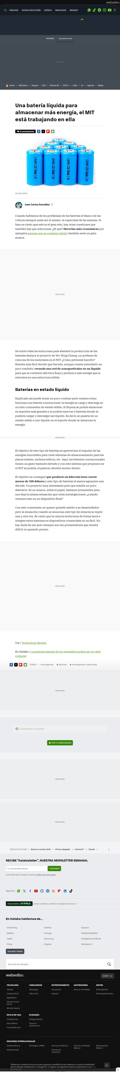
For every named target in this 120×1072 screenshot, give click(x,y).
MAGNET (74, 10)
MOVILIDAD (60, 10)
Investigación (47, 664)
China (12, 85)
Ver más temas (15, 951)
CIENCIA (48, 10)
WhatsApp (89, 10)
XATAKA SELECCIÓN (31, 10)
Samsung (49, 938)
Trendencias (12, 1019)
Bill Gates (23, 85)
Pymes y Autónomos (34, 1024)
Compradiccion (14, 1027)
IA (82, 85)
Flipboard (48, 131)
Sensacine (56, 989)
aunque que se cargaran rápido (48, 233)
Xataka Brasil (13, 1049)
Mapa (100, 85)
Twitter (114, 10)
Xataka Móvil (12, 993)
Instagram (104, 10)
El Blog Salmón (36, 1019)
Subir (105, 975)
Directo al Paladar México (82, 1046)
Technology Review (34, 643)
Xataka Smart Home (13, 1002)
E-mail (52, 131)
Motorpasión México (102, 1046)
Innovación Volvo (65, 38)
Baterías (63, 664)
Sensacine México (60, 1045)
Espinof (55, 993)
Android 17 (79, 849)
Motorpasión (102, 989)
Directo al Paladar (82, 989)
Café (75, 85)
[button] (39, 204)
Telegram (99, 10)
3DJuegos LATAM (36, 1045)
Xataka (10, 989)
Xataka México (13, 1045)
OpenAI (90, 85)
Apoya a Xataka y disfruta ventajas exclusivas (54, 903)
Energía (48, 933)
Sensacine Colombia (56, 1050)
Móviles (10, 933)
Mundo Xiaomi (13, 1008)
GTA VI (65, 85)
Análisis (48, 927)
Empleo (47, 944)
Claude (91, 849)
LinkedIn (65, 890)
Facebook (38, 131)
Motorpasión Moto (104, 993)
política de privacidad (45, 874)
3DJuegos (33, 989)
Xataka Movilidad (89, 933)
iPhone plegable (63, 849)
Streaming (12, 927)
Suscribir (54, 868)
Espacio (85, 927)
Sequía (35, 85)
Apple (9, 938)
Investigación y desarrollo (84, 664)
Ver (61, 742)
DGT (44, 85)
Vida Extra (33, 993)
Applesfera (12, 997)
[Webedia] (113, 2)
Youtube (109, 10)
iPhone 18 (54, 85)
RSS (53, 890)
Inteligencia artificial (91, 938)
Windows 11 (86, 944)
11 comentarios (27, 131)
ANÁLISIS (13, 10)
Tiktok (94, 10)
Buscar (109, 964)
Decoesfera (12, 1023)
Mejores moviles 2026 (41, 849)
